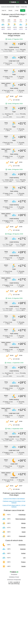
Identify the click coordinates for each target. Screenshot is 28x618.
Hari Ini (4, 10)
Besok (10, 10)
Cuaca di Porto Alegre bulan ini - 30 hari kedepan (14, 506)
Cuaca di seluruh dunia (7, 6)
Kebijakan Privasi (14, 577)
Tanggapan (14, 574)
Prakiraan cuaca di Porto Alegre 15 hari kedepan (14, 501)
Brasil (17, 6)
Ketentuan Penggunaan (14, 579)
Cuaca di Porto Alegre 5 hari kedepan (14, 498)
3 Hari (16, 10)
